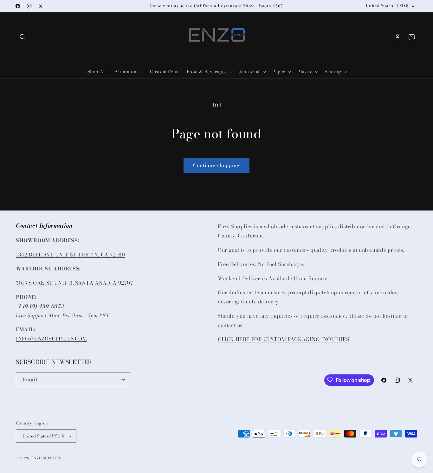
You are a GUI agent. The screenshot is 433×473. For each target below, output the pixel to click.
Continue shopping (216, 165)
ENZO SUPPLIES (46, 458)
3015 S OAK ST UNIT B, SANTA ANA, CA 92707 (74, 283)
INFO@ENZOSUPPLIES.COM (51, 338)
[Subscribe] (123, 379)
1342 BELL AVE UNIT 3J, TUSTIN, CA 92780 (70, 254)
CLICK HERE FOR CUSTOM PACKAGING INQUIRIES (283, 339)
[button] (23, 37)
